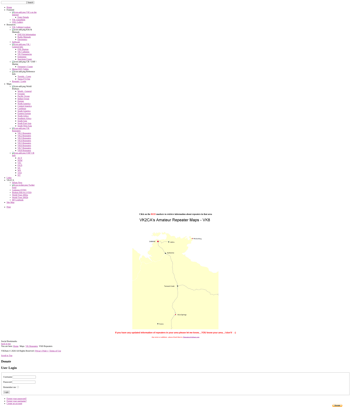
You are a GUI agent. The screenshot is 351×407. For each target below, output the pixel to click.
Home (16, 346)
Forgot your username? (17, 401)
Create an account (14, 403)
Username (7, 377)
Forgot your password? (17, 398)
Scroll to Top (6, 355)
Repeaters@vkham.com (191, 337)
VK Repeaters (32, 346)
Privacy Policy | (42, 351)
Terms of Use (55, 351)
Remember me (9, 387)
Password (7, 382)
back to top (6, 344)
